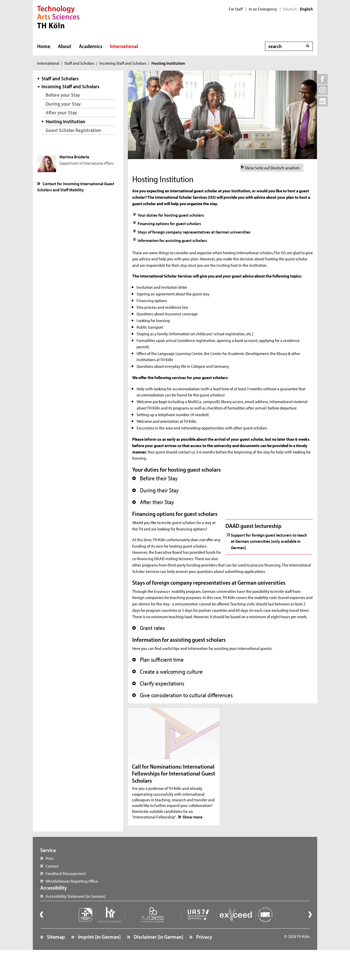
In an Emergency (263, 9)
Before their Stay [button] (155, 478)
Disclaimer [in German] (158, 936)
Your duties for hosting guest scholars (171, 215)
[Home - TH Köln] (58, 16)
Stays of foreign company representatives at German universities (194, 232)
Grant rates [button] (148, 627)
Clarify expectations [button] (158, 683)
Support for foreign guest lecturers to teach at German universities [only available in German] (269, 541)
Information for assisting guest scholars (172, 240)
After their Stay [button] (153, 502)
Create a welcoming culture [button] (167, 671)
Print (50, 858)
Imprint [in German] (99, 936)
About (64, 46)
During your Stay (63, 104)
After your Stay (61, 112)
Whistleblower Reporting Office (72, 881)
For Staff (236, 9)
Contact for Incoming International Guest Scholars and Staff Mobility (75, 186)
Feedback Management (66, 873)
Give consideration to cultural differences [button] (182, 695)
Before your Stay (63, 95)
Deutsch (290, 9)
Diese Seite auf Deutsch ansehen (272, 167)
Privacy (203, 936)
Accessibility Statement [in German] (76, 896)
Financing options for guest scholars (169, 223)
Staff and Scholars (79, 63)
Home (43, 46)
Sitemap (55, 936)
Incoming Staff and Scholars (122, 63)
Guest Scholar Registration (73, 130)
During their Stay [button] (155, 490)
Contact (52, 866)
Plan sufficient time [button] (158, 659)
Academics (90, 46)
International (124, 46)
